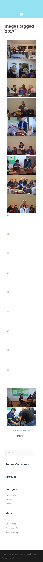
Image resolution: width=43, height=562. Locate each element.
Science (8, 504)
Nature (8, 499)
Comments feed (12, 528)
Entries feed (10, 524)
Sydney (5, 558)
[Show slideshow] (21, 430)
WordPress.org (12, 532)
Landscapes (10, 495)
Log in (8, 519)
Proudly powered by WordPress (16, 554)
